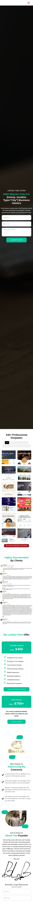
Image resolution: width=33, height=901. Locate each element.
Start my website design (16, 689)
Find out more (16, 721)
